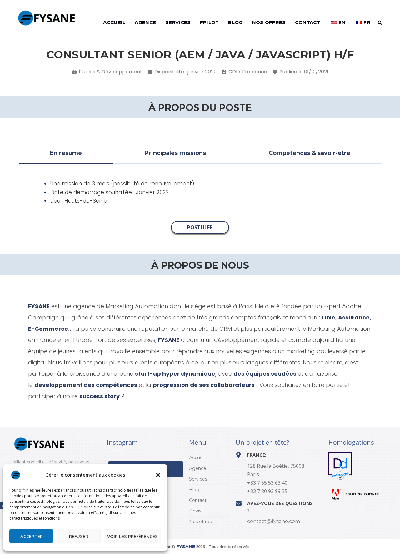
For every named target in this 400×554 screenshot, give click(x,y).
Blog (235, 22)
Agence (145, 22)
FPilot (209, 22)
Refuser (78, 536)
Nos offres (269, 22)
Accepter (31, 536)
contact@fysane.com (273, 521)
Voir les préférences (132, 536)
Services (177, 22)
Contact (307, 22)
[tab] (66, 153)
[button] (158, 475)
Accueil (114, 22)
